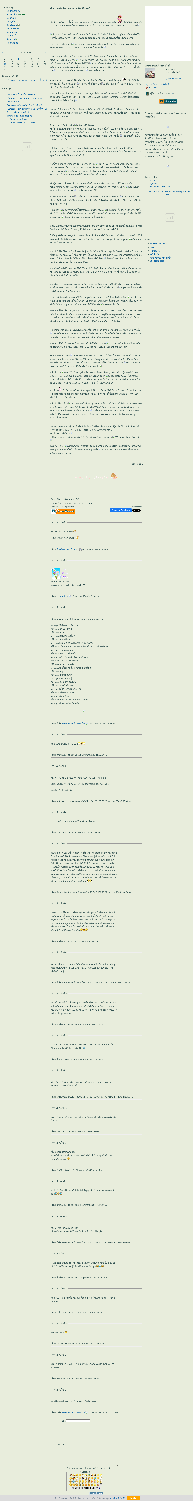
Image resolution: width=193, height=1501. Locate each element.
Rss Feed (153, 87)
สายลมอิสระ (63, 596)
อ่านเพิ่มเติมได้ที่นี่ (117, 1498)
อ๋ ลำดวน (155, 251)
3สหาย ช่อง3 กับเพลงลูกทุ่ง (19, 116)
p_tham (153, 183)
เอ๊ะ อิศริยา (155, 254)
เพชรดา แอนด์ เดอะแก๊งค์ (73, 723)
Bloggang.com (157, 261)
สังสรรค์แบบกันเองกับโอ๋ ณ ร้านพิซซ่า (25, 105)
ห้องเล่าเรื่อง (12, 36)
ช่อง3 (152, 247)
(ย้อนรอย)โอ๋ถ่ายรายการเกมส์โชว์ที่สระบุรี (27, 80)
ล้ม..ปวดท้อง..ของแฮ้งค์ (18, 112)
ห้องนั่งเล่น (12, 25)
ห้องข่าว (11, 39)
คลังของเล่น (12, 32)
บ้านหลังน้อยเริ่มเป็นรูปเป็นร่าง (21, 123)
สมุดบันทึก (12, 14)
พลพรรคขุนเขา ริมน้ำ (160, 258)
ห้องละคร (11, 18)
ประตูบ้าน (11, 21)
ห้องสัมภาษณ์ (13, 11)
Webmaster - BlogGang (161, 186)
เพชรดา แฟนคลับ (158, 243)
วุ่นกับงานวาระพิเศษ (17, 119)
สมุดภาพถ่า (13, 28)
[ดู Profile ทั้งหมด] (173, 78)
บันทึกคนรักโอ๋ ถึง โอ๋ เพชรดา (21, 94)
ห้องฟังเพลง (12, 43)
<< (3, 52)
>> (46, 52)
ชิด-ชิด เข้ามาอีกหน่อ (68, 549)
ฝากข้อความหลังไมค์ (159, 84)
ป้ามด (153, 181)
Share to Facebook (120, 510)
